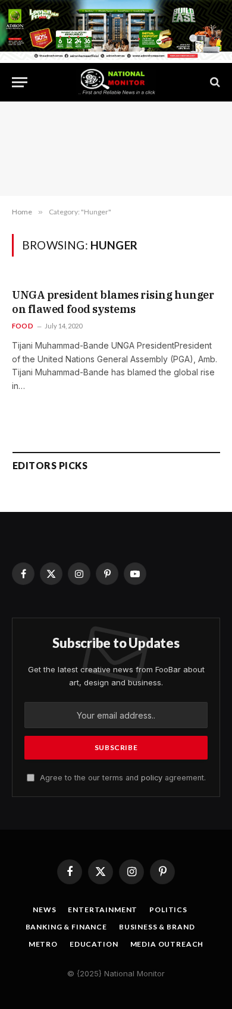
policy (151, 777)
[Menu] (19, 82)
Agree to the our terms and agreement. (121, 777)
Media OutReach (167, 944)
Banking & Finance (66, 926)
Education (94, 944)
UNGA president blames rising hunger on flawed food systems (113, 302)
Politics (168, 909)
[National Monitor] (116, 82)
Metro (43, 944)
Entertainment (102, 909)
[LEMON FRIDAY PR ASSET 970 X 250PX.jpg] (116, 57)
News (44, 909)
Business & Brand (157, 926)
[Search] (214, 82)
